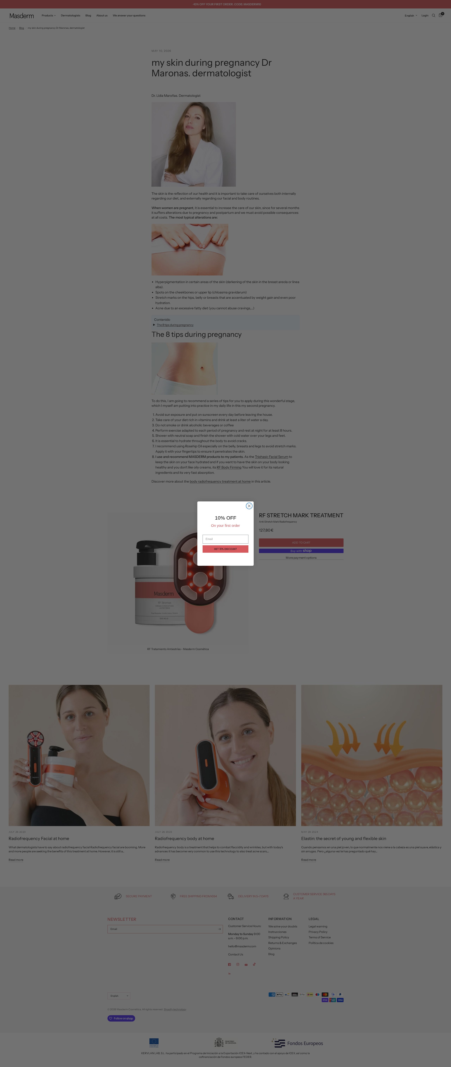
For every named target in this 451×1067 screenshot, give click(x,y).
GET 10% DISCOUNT (225, 549)
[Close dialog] (249, 506)
